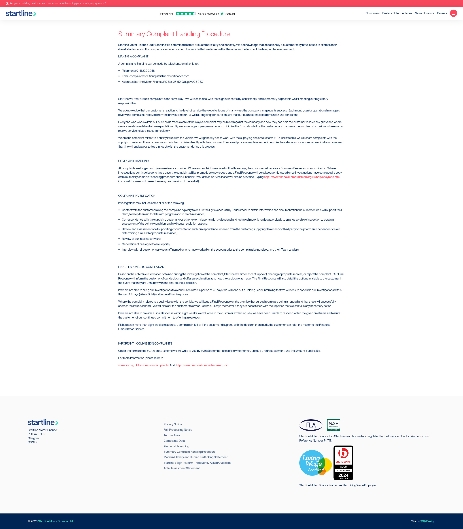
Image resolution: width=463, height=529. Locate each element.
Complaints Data (174, 441)
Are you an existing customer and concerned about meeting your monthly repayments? (57, 3)
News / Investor (424, 13)
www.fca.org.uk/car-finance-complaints (143, 365)
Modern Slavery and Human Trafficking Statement (196, 457)
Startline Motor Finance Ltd (55, 521)
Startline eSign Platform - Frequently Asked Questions (197, 463)
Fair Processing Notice (178, 430)
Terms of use (172, 435)
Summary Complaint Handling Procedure (190, 452)
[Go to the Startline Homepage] (21, 13)
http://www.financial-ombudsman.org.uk (201, 365)
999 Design (427, 521)
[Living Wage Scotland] (315, 462)
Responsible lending (176, 446)
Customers (372, 13)
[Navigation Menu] (453, 13)
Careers (442, 13)
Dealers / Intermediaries (397, 13)
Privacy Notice (173, 424)
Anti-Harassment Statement (182, 468)
